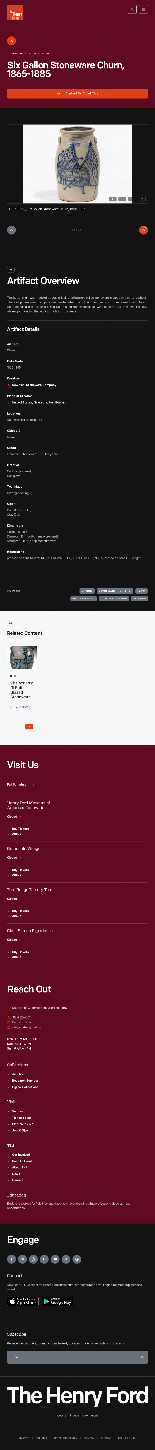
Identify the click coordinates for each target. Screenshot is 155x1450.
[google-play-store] (57, 1301)
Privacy (89, 1438)
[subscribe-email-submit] (141, 1357)
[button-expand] (30, 652)
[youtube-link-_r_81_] (55, 1259)
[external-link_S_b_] (77, 1022)
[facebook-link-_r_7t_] (11, 1259)
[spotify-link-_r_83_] (76, 1259)
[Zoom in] (113, 199)
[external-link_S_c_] (77, 1027)
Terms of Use (126, 1438)
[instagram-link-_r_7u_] (22, 1259)
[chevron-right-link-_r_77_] (29, 726)
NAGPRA (24, 1438)
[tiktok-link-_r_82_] (66, 1259)
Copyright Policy (65, 1438)
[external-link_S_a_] (77, 1017)
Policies (41, 1438)
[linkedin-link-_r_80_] (44, 1259)
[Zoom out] (122, 199)
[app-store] (23, 1301)
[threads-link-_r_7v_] (33, 1259)
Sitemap (106, 1438)
